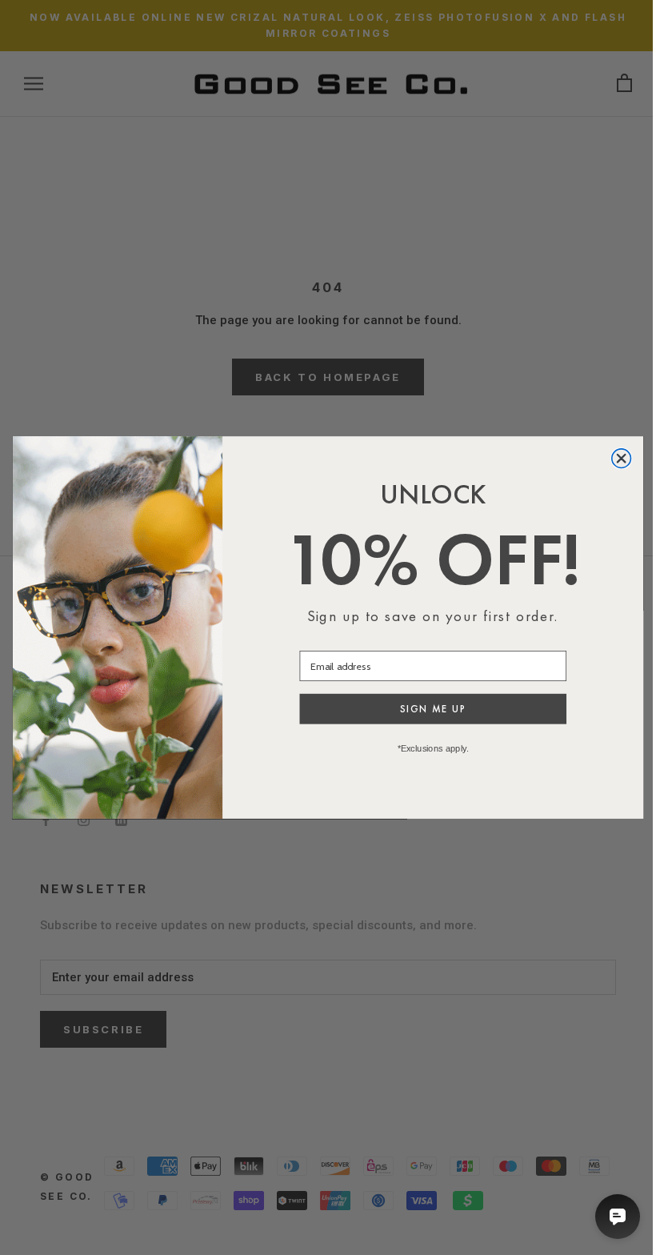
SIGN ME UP (433, 709)
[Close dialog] (621, 458)
